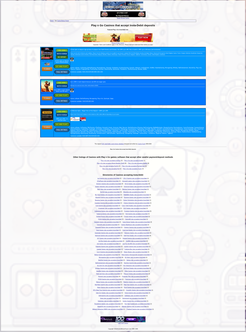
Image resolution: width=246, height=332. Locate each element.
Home (52, 20)
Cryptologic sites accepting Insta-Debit (109, 208)
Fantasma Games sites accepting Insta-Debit (109, 214)
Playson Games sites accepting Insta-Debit (136, 274)
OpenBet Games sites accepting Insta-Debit (108, 271)
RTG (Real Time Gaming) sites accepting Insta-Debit (108, 290)
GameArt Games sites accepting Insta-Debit (106, 222)
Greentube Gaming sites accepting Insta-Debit (108, 233)
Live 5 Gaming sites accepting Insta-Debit (108, 252)
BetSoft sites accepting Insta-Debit (110, 192)
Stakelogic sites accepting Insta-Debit (108, 301)
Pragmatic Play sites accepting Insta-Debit (134, 276)
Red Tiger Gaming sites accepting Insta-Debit (136, 284)
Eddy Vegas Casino (47, 60)
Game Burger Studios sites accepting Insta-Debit (136, 222)
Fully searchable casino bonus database (112, 144)
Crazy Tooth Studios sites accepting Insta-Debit (135, 205)
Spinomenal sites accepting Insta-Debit (133, 298)
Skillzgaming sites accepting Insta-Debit (110, 295)
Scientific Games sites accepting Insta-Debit (138, 290)
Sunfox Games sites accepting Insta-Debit (134, 301)
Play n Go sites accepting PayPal (109, 166)
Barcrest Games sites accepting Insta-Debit (134, 189)
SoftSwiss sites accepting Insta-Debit (135, 295)
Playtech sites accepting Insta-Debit (108, 276)
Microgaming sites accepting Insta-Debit (110, 257)
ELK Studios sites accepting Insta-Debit (135, 208)
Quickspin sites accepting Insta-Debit (135, 279)
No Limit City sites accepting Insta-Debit (108, 265)
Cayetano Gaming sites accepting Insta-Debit (107, 203)
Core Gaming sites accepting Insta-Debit (107, 205)
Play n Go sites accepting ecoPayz (111, 160)
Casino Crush (141, 144)
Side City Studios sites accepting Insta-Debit (108, 293)
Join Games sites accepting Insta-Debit (108, 243)
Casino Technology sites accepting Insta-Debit (136, 200)
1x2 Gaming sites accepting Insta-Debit (108, 178)
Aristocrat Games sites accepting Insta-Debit (136, 186)
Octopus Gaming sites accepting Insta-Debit (107, 268)
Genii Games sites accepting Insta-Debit (107, 230)
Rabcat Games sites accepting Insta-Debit (108, 282)
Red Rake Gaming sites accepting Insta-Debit (107, 284)
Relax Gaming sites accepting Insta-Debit (108, 287)
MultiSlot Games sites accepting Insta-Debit (110, 260)
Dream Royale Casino (123, 18)
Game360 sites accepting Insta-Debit (135, 219)
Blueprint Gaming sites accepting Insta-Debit (108, 197)
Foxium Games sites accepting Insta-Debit (136, 216)
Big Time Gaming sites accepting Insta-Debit (107, 195)
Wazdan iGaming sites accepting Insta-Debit (134, 306)
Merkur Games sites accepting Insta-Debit (106, 254)
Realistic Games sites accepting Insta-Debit (136, 282)
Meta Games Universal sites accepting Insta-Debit (136, 254)
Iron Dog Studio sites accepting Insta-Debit (110, 241)
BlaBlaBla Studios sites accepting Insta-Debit (136, 195)
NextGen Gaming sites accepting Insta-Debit (136, 263)
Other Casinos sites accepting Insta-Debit (136, 271)
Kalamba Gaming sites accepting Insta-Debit (108, 246)
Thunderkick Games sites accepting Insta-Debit (107, 304)
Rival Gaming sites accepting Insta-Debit (135, 287)
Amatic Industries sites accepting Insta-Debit (107, 186)
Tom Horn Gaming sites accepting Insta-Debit (137, 304)
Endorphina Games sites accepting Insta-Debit (108, 211)
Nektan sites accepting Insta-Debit (136, 260)
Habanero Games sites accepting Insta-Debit (136, 233)
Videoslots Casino (47, 122)
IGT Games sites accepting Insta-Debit (108, 238)
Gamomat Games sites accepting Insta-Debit (108, 227)
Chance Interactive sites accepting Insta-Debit (137, 203)
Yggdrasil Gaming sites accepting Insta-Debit (139, 309)
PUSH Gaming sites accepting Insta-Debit (110, 279)
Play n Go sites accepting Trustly (132, 169)
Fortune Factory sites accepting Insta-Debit (108, 216)
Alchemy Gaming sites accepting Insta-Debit (108, 184)
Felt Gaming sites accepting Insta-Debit (137, 214)
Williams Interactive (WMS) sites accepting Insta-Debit (107, 309)
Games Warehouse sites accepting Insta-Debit (134, 224)
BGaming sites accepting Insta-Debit (133, 192)
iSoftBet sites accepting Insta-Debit (136, 241)
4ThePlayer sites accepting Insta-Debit (108, 181)
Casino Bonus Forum (63, 20)
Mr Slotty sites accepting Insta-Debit (135, 257)
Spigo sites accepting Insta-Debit (109, 298)
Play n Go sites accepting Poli (110, 169)
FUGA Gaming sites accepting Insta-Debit (110, 219)
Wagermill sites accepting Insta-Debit (107, 306)
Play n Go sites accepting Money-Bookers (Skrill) (110, 163)
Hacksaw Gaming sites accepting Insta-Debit (107, 235)
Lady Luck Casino (123, 323)
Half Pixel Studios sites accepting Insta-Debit (136, 235)
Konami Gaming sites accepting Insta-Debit (136, 246)
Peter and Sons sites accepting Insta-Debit (108, 274)
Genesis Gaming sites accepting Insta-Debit (136, 227)
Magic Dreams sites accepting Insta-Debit (135, 252)
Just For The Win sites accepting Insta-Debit (135, 243)
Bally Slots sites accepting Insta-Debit (108, 189)
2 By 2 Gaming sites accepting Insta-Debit (135, 178)
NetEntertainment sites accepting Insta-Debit (107, 263)
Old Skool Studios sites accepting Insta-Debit (136, 268)
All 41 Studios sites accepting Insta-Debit (136, 184)
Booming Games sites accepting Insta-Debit (136, 197)
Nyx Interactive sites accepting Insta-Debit (135, 265)
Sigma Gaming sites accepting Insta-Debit (136, 293)
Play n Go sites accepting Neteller (137, 163)
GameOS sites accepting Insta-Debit (107, 224)
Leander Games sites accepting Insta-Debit (109, 249)
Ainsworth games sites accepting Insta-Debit (134, 181)
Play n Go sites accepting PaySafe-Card (133, 166)
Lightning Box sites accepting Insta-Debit (136, 249)
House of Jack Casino (118, 43)
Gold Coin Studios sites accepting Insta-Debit (135, 230)
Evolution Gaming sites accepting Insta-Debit (137, 211)
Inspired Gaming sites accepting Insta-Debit (135, 238)
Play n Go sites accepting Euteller (133, 160)
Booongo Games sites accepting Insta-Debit (107, 200)
